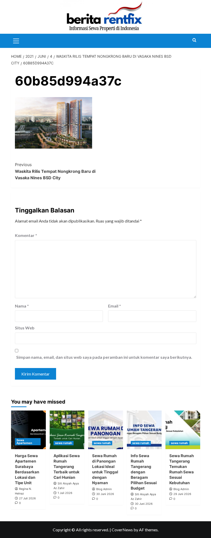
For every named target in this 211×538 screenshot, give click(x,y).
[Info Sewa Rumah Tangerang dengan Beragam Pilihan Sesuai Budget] (144, 430)
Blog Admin (104, 489)
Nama (22, 305)
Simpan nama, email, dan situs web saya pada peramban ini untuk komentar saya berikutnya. (104, 357)
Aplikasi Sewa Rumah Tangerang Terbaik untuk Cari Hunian (67, 466)
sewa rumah (63, 443)
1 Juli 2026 (65, 493)
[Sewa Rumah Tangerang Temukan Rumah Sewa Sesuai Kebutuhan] (182, 430)
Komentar (26, 235)
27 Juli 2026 (27, 498)
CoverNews (122, 529)
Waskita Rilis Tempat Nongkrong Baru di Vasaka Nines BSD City (55, 171)
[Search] (194, 40)
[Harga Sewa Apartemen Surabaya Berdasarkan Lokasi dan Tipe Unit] (28, 430)
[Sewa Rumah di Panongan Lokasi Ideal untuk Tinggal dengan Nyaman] (105, 430)
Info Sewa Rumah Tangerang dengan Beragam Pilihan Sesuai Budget (144, 472)
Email (114, 305)
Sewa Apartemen (24, 441)
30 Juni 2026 (105, 494)
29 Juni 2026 (182, 494)
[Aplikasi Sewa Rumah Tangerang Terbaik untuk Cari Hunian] (67, 430)
